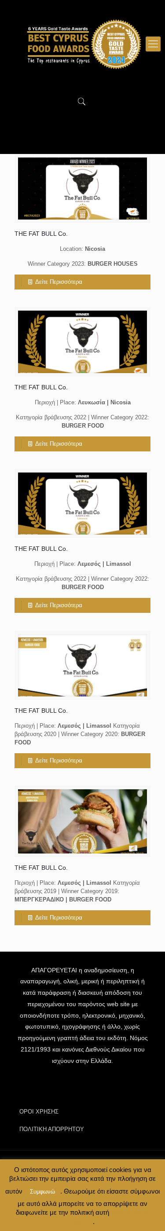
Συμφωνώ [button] (42, 1191)
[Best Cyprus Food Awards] (82, 44)
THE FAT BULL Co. (41, 233)
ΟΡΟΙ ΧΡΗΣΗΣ (39, 1111)
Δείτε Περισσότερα (58, 281)
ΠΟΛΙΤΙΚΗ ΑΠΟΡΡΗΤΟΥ (51, 1129)
